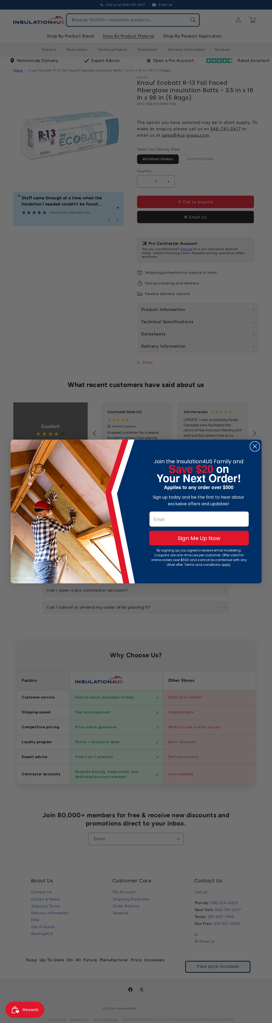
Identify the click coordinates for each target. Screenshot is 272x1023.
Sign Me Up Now (199, 538)
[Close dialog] (255, 446)
